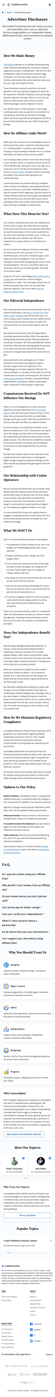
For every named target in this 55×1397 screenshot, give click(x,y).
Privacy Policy (6, 1300)
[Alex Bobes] (50, 1158)
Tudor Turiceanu (14, 1168)
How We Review (35, 1300)
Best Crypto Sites (8, 1347)
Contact (33, 1315)
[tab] (25, 1178)
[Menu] (3, 4)
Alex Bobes (40, 1168)
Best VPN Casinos (8, 1340)
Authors (33, 1311)
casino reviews (18, 172)
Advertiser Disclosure (37, 1307)
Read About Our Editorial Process (24, 1134)
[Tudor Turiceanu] (23, 1158)
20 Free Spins (6, 1333)
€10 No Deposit (7, 1329)
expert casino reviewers (14, 378)
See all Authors (27, 1215)
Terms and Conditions (9, 1297)
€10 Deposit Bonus (8, 1344)
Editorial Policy (35, 1304)
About (9, 13)
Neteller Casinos (7, 1336)
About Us (33, 1297)
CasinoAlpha (9, 64)
